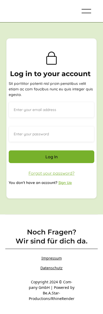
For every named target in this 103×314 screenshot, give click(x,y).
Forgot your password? (51, 173)
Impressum (51, 258)
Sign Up (65, 182)
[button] (86, 11)
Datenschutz (51, 267)
